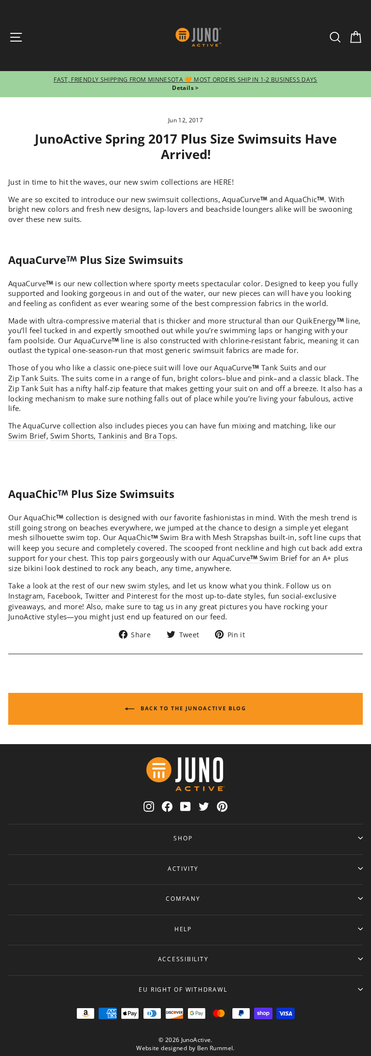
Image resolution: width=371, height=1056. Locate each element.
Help (183, 929)
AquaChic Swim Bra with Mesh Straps (186, 537)
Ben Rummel (215, 1048)
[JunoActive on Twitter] (204, 806)
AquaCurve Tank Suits (255, 367)
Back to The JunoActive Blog (192, 708)
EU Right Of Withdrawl (183, 989)
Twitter (97, 596)
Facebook (64, 596)
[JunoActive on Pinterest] (222, 806)
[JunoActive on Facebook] (167, 806)
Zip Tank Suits (32, 378)
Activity (183, 868)
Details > (185, 88)
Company (183, 898)
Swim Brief (27, 435)
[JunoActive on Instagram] (148, 806)
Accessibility (183, 959)
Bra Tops (159, 435)
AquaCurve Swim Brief (255, 558)
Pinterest (142, 596)
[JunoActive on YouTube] (185, 806)
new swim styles (139, 585)
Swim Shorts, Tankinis (88, 435)
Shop (182, 838)
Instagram (25, 596)
